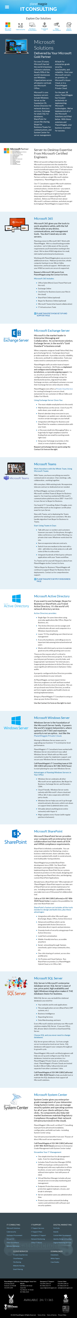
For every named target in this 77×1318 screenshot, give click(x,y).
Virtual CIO (10, 1239)
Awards (55, 1232)
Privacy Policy (62, 1315)
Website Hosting (18, 1266)
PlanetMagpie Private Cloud (47, 735)
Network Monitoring (38, 1239)
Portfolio (56, 1228)
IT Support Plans (36, 1232)
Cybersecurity (11, 1232)
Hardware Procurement (14, 1235)
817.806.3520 (24, 1292)
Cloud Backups (18, 1258)
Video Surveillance (13, 1242)
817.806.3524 (62, 1286)
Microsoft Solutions (13, 1228)
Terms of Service (52, 1315)
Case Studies (55, 1262)
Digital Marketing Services (62, 1242)
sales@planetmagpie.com (65, 1288)
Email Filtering (18, 1269)
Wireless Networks (13, 1246)
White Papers (55, 1258)
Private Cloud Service (64, 389)
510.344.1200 (8, 1288)
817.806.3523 (44, 1286)
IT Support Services (37, 1228)
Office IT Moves (36, 1242)
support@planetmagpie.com (48, 1288)
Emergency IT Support (38, 1235)
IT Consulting (38, 9)
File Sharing (17, 1262)
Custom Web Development (62, 1235)
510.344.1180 (62, 1283)
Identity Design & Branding (62, 1239)
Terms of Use (41, 1315)
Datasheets (54, 1255)
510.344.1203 (44, 1283)
